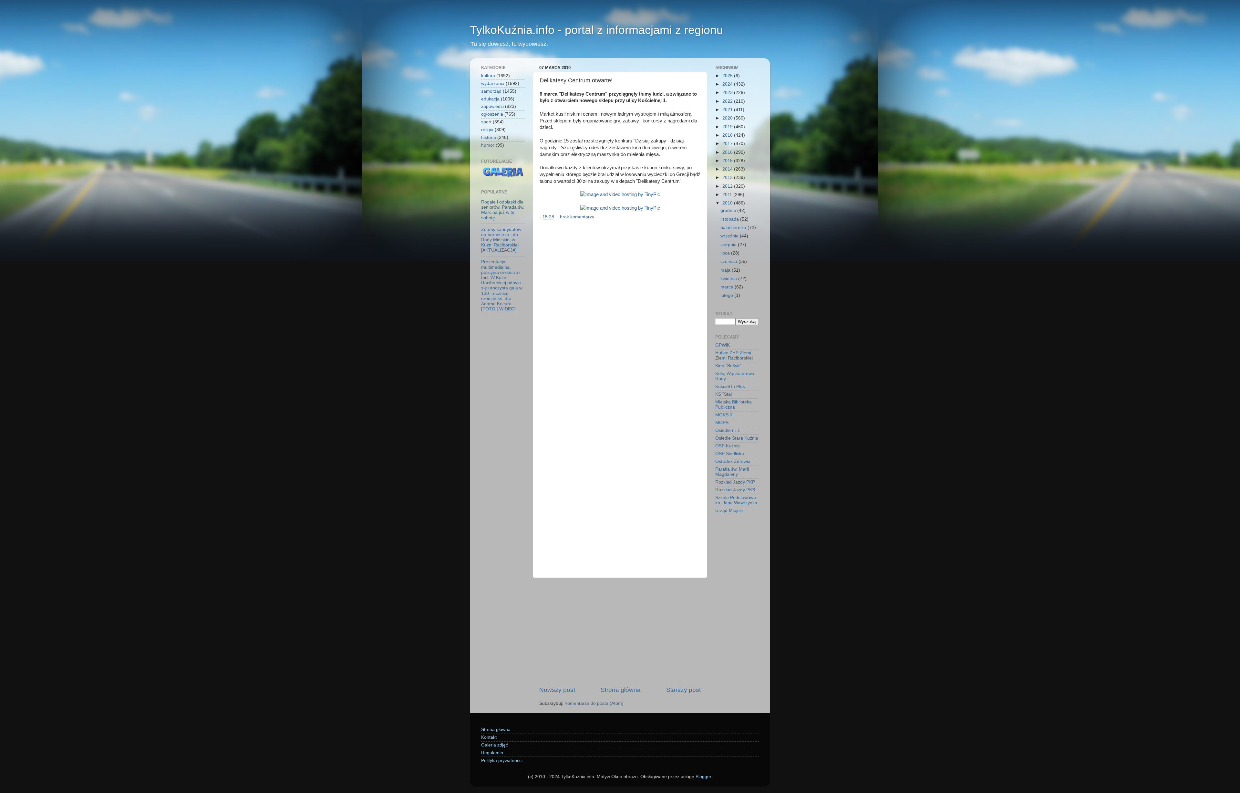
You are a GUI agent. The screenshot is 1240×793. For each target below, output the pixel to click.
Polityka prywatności (501, 760)
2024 (728, 84)
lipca (725, 253)
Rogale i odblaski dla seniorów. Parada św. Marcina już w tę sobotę (502, 210)
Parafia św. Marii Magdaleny (732, 472)
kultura (488, 75)
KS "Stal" (724, 394)
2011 (727, 194)
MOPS (721, 422)
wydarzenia (492, 83)
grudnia (728, 210)
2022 (728, 101)
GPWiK (722, 345)
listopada (730, 219)
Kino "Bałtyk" (728, 365)
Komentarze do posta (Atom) (594, 703)
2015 (728, 160)
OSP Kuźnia (727, 445)
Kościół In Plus (730, 386)
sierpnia (729, 244)
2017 (728, 143)
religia (487, 129)
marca (727, 287)
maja (726, 270)
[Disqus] (620, 310)
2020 (728, 118)
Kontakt (489, 737)
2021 (728, 109)
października (734, 227)
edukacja (490, 99)
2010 (728, 203)
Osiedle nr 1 (727, 430)
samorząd (491, 91)
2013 (728, 177)
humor (487, 145)
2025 (728, 75)
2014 (728, 169)
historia (488, 137)
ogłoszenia (492, 114)
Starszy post (683, 689)
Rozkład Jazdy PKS (735, 489)
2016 (728, 152)
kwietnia (729, 278)
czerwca (729, 261)
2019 (728, 126)
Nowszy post (557, 689)
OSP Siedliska (729, 453)
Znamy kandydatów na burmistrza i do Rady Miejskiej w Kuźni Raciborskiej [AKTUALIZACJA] (501, 240)
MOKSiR (724, 414)
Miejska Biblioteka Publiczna (733, 405)
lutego (727, 295)
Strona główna (621, 689)
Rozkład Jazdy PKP (735, 482)
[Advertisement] (620, 632)
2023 (728, 92)
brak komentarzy (577, 216)
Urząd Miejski (729, 510)
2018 (728, 135)
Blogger (703, 776)
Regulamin (492, 752)
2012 (728, 186)
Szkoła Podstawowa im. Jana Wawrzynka (736, 500)
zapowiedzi (492, 106)
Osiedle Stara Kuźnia (736, 438)
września (730, 236)
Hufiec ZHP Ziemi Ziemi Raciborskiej (734, 355)
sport (486, 122)
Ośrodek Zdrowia (732, 461)
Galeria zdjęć (494, 745)
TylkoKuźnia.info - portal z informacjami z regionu (596, 30)
